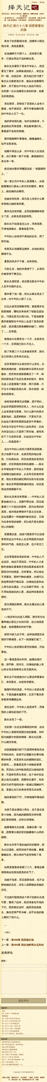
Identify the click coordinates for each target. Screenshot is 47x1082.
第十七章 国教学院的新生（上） (13, 1064)
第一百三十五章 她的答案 (10, 1031)
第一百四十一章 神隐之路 (10, 1013)
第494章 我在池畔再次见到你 (27, 944)
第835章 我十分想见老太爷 (11, 1042)
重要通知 (5, 1016)
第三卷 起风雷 (20, 35)
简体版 (34, 2)
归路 (37, 1079)
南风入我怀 (6, 1077)
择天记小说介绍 (16, 14)
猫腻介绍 (26, 14)
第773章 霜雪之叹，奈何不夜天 (12, 1044)
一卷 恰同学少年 (8, 18)
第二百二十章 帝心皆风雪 (10, 1057)
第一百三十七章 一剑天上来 (11, 1026)
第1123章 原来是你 (8, 1047)
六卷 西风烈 (22, 20)
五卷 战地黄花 (12, 20)
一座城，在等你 (33, 1077)
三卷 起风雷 (32, 18)
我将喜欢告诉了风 (28, 1079)
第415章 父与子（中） (9, 1052)
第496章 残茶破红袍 (22, 939)
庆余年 (41, 14)
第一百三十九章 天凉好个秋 (11, 1021)
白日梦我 (24, 1077)
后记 (3, 1011)
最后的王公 (15, 1077)
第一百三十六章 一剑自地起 (11, 1028)
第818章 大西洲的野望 (9, 1049)
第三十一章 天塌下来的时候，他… (13, 1059)
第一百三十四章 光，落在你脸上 (13, 1033)
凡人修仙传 (23, 16)
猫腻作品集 (34, 14)
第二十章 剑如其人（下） (10, 1062)
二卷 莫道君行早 (21, 18)
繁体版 (42, 2)
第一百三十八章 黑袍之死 (10, 1023)
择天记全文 (5, 14)
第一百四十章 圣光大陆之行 (11, 1018)
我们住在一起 (16, 1079)
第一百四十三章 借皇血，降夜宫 (13, 1054)
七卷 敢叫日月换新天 (35, 20)
